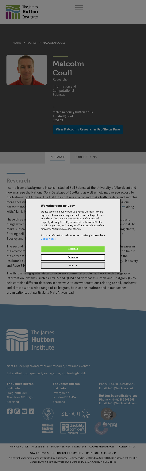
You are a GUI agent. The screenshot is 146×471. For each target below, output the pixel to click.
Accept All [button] (73, 249)
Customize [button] (73, 257)
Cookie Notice (48, 239)
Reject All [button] (73, 265)
